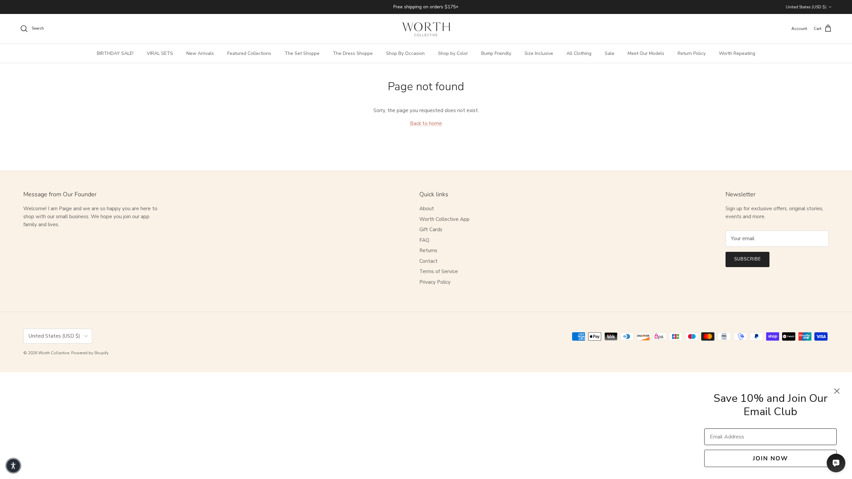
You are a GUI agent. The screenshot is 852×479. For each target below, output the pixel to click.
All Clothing (578, 53)
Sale (609, 53)
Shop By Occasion (405, 53)
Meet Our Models (646, 53)
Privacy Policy (435, 282)
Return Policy (692, 53)
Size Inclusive (539, 53)
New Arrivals (200, 53)
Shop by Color (453, 53)
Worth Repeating (737, 53)
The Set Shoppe (302, 53)
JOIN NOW (770, 458)
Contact (428, 261)
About (426, 208)
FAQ (424, 240)
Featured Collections (249, 53)
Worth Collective (53, 353)
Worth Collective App (444, 219)
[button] (13, 466)
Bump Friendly (496, 53)
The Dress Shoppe (353, 53)
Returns (428, 250)
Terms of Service (438, 271)
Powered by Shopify (89, 353)
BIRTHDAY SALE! (115, 53)
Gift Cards (430, 229)
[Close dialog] (837, 391)
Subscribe (747, 259)
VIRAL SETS (160, 53)
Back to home (426, 123)
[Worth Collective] (426, 29)
